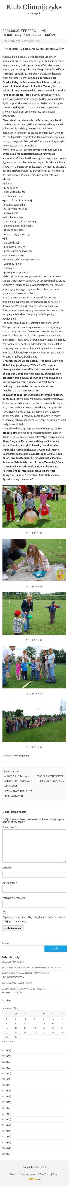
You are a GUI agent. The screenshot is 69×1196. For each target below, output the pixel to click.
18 (34, 1028)
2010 (4, 1142)
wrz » (12, 1041)
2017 (4, 1102)
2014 (4, 1119)
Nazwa (7, 868)
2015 (4, 1113)
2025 (4, 1056)
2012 (4, 1131)
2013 (4, 1125)
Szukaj (5, 943)
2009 (4, 1148)
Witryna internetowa (13, 898)
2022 (4, 1073)
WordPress (44, 1174)
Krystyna (15, 41)
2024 (4, 1062)
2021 (4, 1079)
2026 (4, 1050)
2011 (4, 1136)
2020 (4, 1085)
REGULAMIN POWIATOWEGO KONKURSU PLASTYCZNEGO (31, 967)
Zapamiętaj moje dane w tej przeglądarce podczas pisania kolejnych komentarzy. (33, 919)
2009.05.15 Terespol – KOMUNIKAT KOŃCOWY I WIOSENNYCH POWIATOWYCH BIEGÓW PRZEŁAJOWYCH (18, 786)
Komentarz (9, 827)
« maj (4, 1041)
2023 (4, 1067)
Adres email (9, 882)
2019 (4, 1090)
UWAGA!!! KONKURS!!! (13, 962)
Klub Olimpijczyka (34, 6)
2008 (4, 1154)
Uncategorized (21, 755)
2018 (4, 1096)
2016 (4, 1108)
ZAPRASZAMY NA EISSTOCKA (17, 983)
